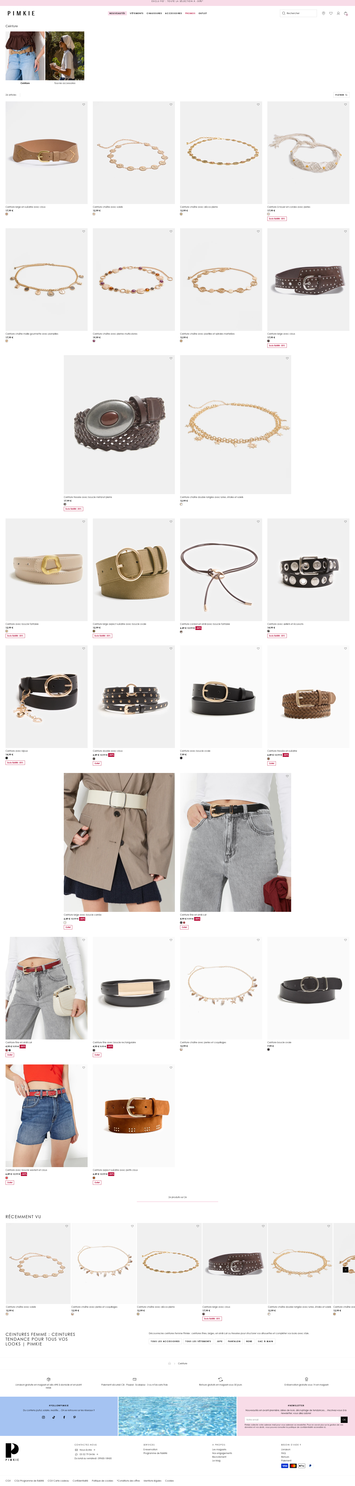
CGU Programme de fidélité (29, 1480)
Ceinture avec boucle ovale (195, 750)
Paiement (286, 1460)
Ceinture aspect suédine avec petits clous (115, 1170)
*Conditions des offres (128, 1480)
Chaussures (154, 13)
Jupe (220, 1341)
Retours (285, 1456)
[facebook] (64, 1418)
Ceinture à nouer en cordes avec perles (288, 206)
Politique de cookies (102, 1480)
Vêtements (137, 13)
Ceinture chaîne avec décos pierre (199, 206)
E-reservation (150, 1449)
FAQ (283, 1453)
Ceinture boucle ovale (279, 1042)
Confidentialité (80, 1480)
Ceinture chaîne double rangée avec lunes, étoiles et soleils (211, 497)
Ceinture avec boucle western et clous (26, 1170)
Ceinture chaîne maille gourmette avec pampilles (32, 333)
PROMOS (190, 13)
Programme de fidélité (155, 1453)
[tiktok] (53, 1418)
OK (344, 1419)
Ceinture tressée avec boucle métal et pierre (88, 497)
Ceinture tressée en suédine (282, 750)
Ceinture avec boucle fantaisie (22, 624)
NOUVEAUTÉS (117, 13)
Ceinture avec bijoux (17, 750)
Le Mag (216, 1460)
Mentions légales (152, 1480)
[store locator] (323, 13)
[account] (338, 13)
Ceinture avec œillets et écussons (285, 624)
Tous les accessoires (165, 1341)
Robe (249, 1341)
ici (325, 1427)
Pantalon (234, 1341)
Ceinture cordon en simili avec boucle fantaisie (205, 624)
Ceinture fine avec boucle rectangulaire (114, 1042)
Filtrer (339, 95)
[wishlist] (331, 13)
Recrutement (219, 1456)
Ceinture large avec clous (281, 333)
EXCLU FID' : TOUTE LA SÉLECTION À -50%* (177, 3)
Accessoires (173, 13)
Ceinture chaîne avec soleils (108, 206)
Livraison (285, 1449)
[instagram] (43, 1418)
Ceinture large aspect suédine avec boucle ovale (119, 624)
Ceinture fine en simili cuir (193, 914)
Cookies (169, 1480)
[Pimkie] (21, 13)
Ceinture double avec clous (108, 750)
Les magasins (219, 1449)
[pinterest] (74, 1418)
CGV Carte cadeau (58, 1480)
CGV (8, 1480)
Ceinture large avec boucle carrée (83, 914)
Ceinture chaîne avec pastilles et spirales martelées (207, 333)
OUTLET (203, 13)
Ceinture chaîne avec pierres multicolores (115, 333)
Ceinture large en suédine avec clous (25, 206)
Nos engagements (222, 1453)
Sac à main (265, 1341)
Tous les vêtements (198, 1341)
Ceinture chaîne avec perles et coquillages (203, 1042)
